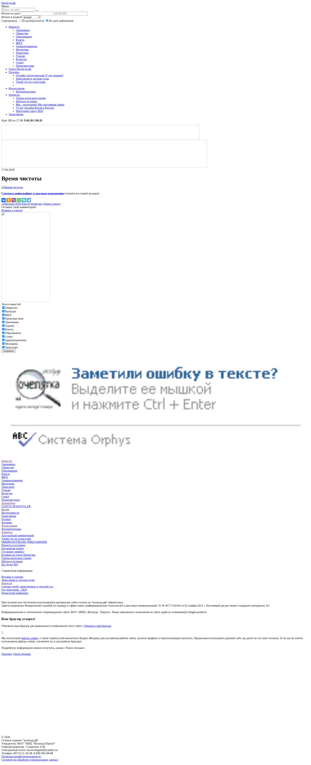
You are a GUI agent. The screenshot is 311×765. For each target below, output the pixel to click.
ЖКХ (19, 43)
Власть (20, 39)
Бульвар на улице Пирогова (18, 554)
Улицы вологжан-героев (31, 98)
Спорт (20, 62)
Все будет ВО (9, 564)
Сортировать (9, 20)
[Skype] (24, 200)
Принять (6, 653)
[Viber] (14, 200)
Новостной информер (14, 593)
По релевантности (33, 20)
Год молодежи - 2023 (14, 589)
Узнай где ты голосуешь (30, 81)
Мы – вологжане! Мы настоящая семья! (40, 104)
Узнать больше (22, 653)
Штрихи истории (26, 101)
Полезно (14, 72)
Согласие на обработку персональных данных (29, 759)
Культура (21, 59)
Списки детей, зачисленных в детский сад (27, 586)
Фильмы (6, 522)
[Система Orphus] (155, 454)
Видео (5, 509)
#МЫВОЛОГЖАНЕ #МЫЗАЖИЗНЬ (24, 541)
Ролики (6, 519)
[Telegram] (29, 200)
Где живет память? (12, 551)
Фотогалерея (17, 88)
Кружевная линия (12, 548)
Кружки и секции (12, 576)
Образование (24, 36)
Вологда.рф (8, 2)
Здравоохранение (26, 46)
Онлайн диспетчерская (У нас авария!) (39, 75)
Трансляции (16, 114)
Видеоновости (10, 512)
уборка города (51, 203)
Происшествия (25, 65)
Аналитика (8, 503)
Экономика (23, 30)
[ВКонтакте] (3, 200)
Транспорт (22, 52)
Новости (14, 26)
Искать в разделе (11, 17)
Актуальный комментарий (17, 535)
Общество (22, 33)
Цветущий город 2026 (29, 111)
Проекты (14, 94)
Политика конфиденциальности (21, 756)
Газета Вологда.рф (20, 68)
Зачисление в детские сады (32, 78)
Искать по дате (10, 13)
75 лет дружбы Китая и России (35, 107)
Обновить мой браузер (97, 625)
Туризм (20, 56)
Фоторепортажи (26, 91)
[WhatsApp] (19, 200)
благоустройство (32, 203)
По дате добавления (61, 20)
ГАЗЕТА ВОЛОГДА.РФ (16, 506)
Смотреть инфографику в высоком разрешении (32, 193)
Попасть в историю (13, 545)
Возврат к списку (12, 210)
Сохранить (8, 351)
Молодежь (22, 49)
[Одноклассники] (8, 200)
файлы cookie (30, 638)
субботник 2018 (11, 203)
